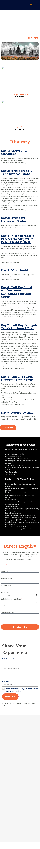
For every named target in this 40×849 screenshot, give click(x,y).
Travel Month (5, 592)
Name (3, 565)
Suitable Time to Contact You (11, 599)
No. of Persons (6, 585)
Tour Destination (6, 578)
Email (3, 606)
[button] (31, 4)
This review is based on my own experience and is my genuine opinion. (22, 690)
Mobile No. (4, 571)
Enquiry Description (7, 612)
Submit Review (10, 696)
